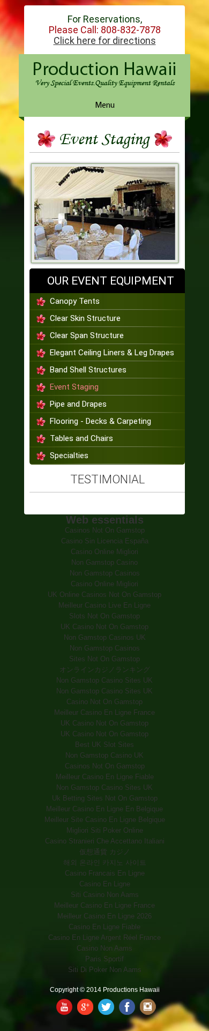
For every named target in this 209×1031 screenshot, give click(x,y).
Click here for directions (105, 40)
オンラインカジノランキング (104, 670)
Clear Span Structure (87, 335)
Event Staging (74, 387)
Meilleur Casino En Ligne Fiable (105, 777)
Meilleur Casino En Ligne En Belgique (104, 809)
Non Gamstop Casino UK (104, 755)
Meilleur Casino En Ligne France (104, 712)
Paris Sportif (104, 959)
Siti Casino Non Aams (105, 895)
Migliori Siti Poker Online (104, 830)
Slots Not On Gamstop (104, 616)
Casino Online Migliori (104, 552)
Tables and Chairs (81, 438)
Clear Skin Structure (85, 318)
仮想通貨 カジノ (104, 852)
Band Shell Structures (88, 370)
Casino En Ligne (104, 884)
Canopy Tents (75, 301)
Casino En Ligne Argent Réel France (104, 937)
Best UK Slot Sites (104, 745)
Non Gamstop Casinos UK (105, 637)
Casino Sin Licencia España (104, 541)
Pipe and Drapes (78, 404)
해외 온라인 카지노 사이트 (104, 862)
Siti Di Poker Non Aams (104, 970)
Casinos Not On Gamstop (105, 530)
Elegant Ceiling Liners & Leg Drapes (112, 352)
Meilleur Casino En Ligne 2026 (104, 916)
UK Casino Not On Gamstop (104, 627)
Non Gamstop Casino (104, 562)
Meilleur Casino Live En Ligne (104, 605)
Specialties (69, 455)
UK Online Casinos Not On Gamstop (104, 595)
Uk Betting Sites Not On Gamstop (105, 798)
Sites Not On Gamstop (104, 659)
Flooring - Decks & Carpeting (100, 421)
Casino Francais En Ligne (105, 873)
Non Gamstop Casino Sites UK (104, 680)
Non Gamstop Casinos (105, 573)
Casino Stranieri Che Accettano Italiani (105, 841)
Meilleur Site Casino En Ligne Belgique (104, 820)
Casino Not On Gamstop (104, 702)
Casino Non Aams (104, 948)
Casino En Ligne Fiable (104, 927)
